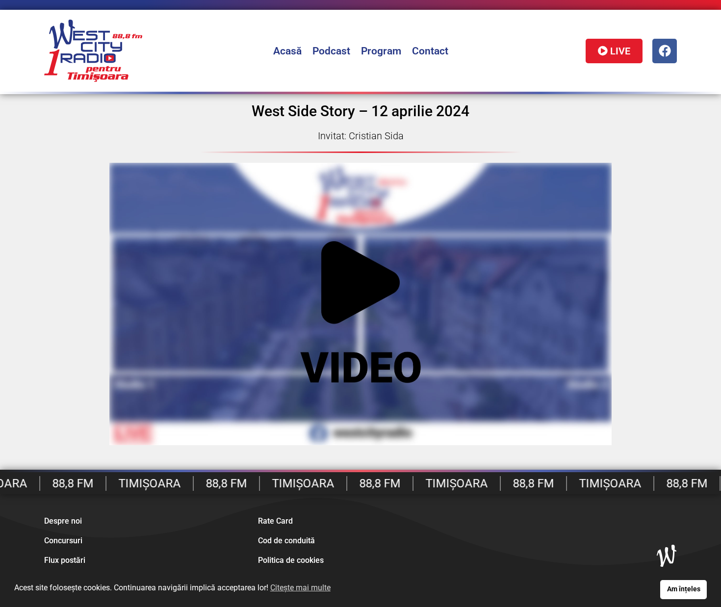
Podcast (331, 51)
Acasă (287, 51)
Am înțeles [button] (683, 589)
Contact (430, 51)
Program (381, 51)
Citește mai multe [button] (300, 587)
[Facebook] (664, 51)
